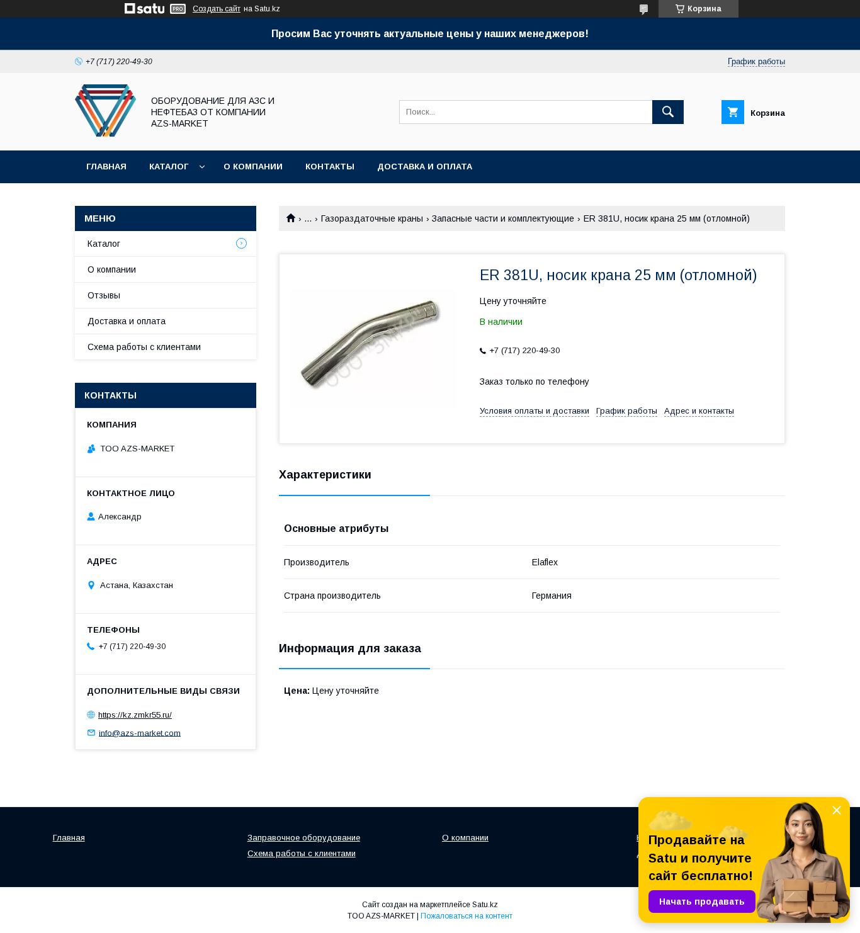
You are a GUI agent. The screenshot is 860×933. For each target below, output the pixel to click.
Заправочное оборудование (303, 837)
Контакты (329, 166)
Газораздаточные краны (372, 218)
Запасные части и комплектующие (503, 218)
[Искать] (668, 112)
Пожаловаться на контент (466, 916)
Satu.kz (485, 904)
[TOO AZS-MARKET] (105, 134)
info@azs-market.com (140, 732)
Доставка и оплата (424, 166)
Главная (106, 166)
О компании (253, 166)
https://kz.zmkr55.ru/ (135, 715)
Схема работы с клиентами (144, 347)
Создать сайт (216, 8)
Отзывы (104, 295)
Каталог (168, 166)
